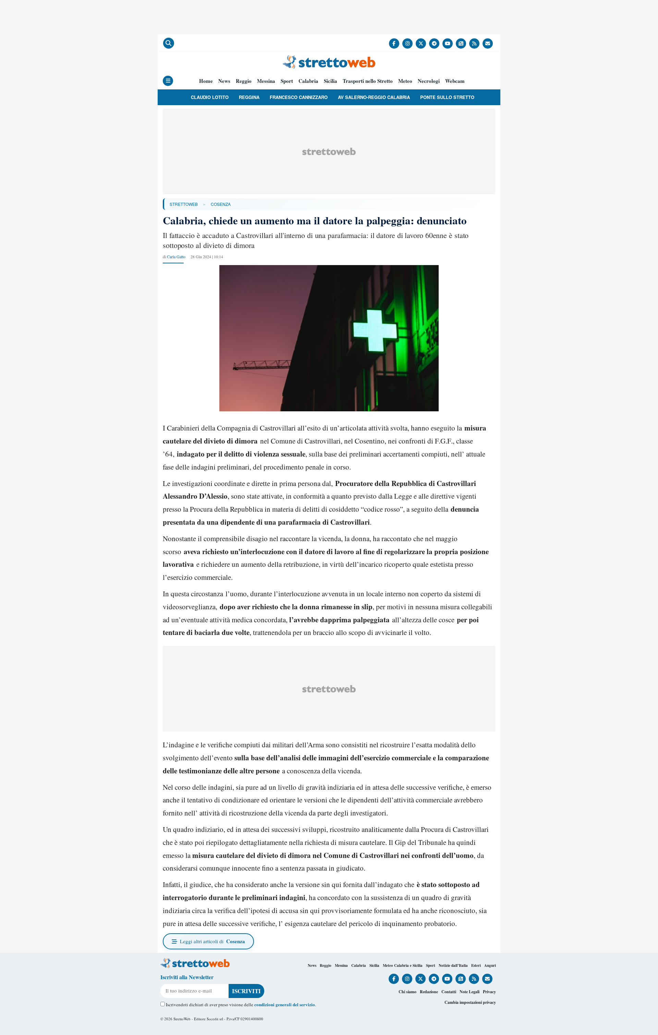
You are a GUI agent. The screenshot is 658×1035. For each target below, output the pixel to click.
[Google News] (461, 43)
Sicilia (330, 81)
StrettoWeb (184, 204)
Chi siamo (407, 992)
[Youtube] (447, 43)
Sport (287, 81)
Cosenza (221, 204)
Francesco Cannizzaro (299, 97)
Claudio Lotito (210, 97)
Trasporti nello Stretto (368, 81)
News (224, 81)
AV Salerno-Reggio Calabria (374, 97)
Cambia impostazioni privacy (470, 1002)
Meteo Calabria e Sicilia (403, 965)
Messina (266, 81)
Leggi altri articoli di (212, 941)
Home (206, 81)
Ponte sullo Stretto (447, 97)
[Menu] (168, 81)
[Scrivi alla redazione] (488, 43)
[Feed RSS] (474, 43)
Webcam (455, 81)
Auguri (490, 965)
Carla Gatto (176, 256)
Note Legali (469, 992)
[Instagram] (407, 43)
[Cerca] (168, 43)
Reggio (244, 81)
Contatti (448, 992)
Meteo (405, 81)
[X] (421, 43)
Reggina (249, 97)
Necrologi (429, 81)
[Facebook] (394, 43)
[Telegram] (434, 43)
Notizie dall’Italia (453, 965)
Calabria (308, 81)
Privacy (489, 992)
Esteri (476, 965)
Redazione (429, 992)
